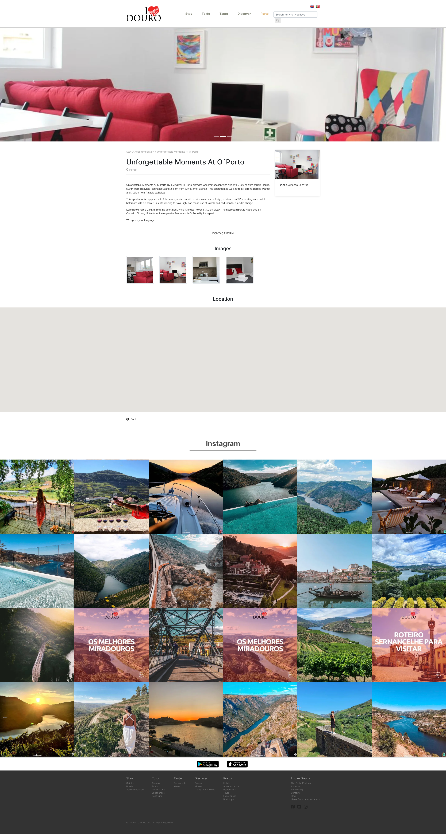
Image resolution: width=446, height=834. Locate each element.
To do (206, 13)
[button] (33, 81)
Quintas (130, 783)
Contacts (296, 793)
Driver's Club (158, 789)
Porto (264, 13)
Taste (224, 13)
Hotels (129, 786)
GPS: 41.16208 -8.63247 (295, 185)
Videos (198, 786)
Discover (244, 13)
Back (133, 419)
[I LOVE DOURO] (143, 13)
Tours (155, 786)
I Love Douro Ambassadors (305, 799)
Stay (188, 13)
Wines (177, 786)
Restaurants (180, 783)
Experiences (158, 793)
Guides (198, 783)
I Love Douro (300, 778)
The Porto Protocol (301, 783)
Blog (293, 796)
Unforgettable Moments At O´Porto (178, 151)
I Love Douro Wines (205, 789)
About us (296, 786)
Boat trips (157, 796)
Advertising (297, 789)
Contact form (223, 233)
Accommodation (144, 151)
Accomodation (231, 786)
